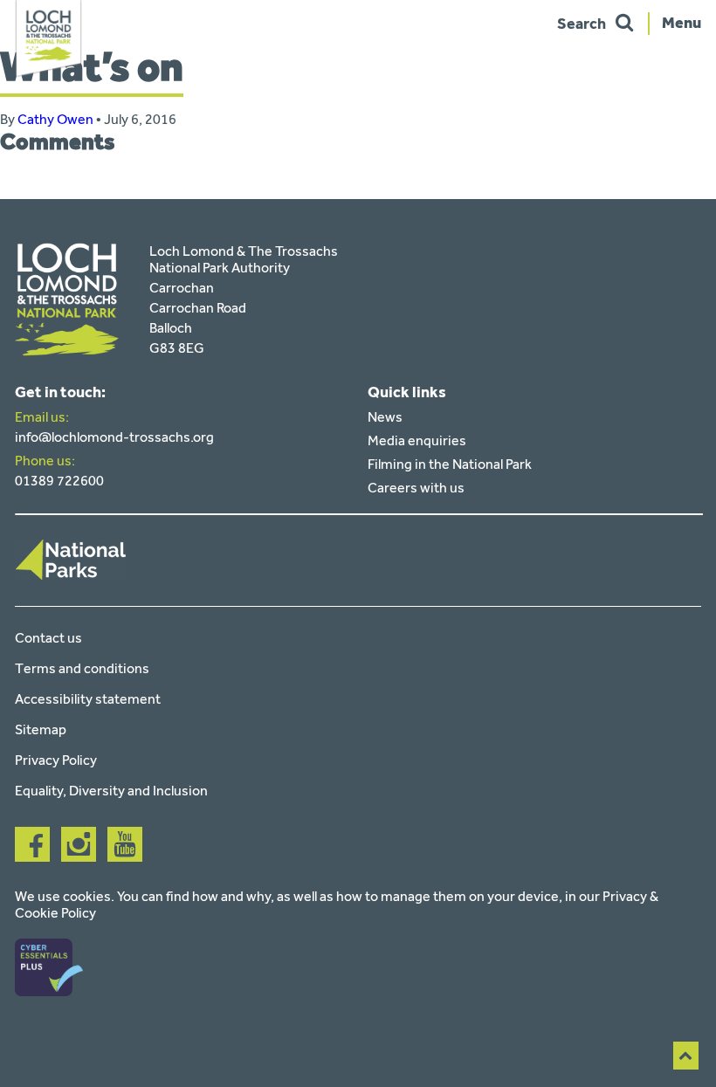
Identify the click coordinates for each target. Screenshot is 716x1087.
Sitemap (40, 729)
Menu (681, 22)
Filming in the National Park (450, 464)
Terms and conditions (82, 668)
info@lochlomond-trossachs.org (114, 437)
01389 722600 (59, 480)
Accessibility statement (88, 699)
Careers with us (416, 487)
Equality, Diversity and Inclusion (111, 790)
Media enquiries (417, 440)
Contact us (48, 637)
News (385, 417)
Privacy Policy (56, 760)
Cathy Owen (55, 119)
